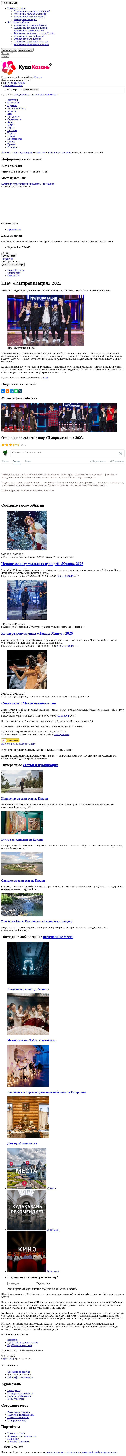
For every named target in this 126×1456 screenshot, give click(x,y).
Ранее (28, 461)
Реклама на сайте (16, 1433)
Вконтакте (12, 1339)
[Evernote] (16, 391)
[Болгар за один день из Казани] (22, 833)
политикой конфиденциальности (99, 1452)
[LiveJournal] (20, 391)
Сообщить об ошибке (18, 1371)
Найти (5, 56)
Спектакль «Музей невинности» (28, 703)
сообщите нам (61, 734)
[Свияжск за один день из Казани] (22, 874)
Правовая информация (19, 1396)
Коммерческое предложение (22, 1436)
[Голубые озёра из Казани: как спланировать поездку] (22, 915)
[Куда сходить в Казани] (35, 74)
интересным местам (14, 82)
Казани (38, 77)
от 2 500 (65, 646)
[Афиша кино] (26, 1271)
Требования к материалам (20, 1414)
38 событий (53, 1229)
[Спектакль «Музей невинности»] (63, 670)
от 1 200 (65, 576)
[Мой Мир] (12, 391)
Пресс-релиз (13, 1390)
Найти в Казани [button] (9, 3)
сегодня (18, 94)
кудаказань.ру (8, 1358)
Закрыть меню (25, 50)
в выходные (36, 94)
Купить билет (8, 256)
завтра (26, 94)
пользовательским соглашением (62, 1452)
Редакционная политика (20, 1393)
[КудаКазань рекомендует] (26, 1229)
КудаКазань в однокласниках (22, 1342)
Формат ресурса (15, 1398)
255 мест (51, 1188)
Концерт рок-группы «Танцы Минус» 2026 (37, 633)
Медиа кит (13, 1438)
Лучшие (16, 461)
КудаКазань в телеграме (19, 1345)
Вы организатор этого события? (18, 743)
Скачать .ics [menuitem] (13, 275)
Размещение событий (18, 1412)
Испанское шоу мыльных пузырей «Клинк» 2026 (42, 564)
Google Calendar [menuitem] (15, 270)
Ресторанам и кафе (17, 1420)
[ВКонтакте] (3, 391)
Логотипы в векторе (18, 1441)
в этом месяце (50, 94)
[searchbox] (63, 56)
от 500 (63, 715)
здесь (45, 377)
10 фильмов (53, 1271)
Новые (5, 461)
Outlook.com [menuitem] (13, 272)
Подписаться (43, 1283)
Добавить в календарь (12, 264)
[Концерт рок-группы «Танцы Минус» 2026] (63, 600)
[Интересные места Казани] (26, 1188)
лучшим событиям (13, 85)
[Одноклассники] (7, 391)
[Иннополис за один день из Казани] (22, 792)
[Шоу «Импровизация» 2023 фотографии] (15, 431)
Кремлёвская (14, 229)
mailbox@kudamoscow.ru (20, 1377)
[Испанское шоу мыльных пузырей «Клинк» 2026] (63, 531)
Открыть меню (9, 50)
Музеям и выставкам (18, 1417)
